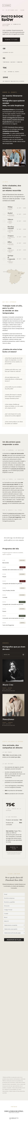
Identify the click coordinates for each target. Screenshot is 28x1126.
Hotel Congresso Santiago (11, 261)
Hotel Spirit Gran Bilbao (11, 244)
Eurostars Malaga (11, 209)
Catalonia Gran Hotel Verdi (11, 231)
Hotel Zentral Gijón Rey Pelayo (11, 250)
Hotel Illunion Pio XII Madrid (11, 215)
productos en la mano (14, 513)
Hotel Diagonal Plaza (12, 238)
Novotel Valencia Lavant (10, 222)
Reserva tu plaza (11, 39)
